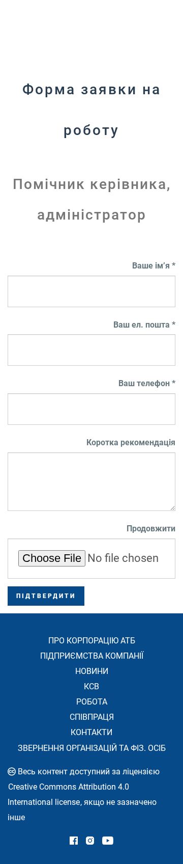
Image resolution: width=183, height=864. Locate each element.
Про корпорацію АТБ (91, 640)
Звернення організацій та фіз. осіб (92, 748)
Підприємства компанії (91, 656)
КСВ (91, 686)
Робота (91, 702)
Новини (91, 671)
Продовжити (151, 528)
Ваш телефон (144, 383)
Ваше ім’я (151, 266)
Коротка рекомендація (130, 442)
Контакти (91, 732)
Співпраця (92, 717)
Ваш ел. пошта (141, 325)
